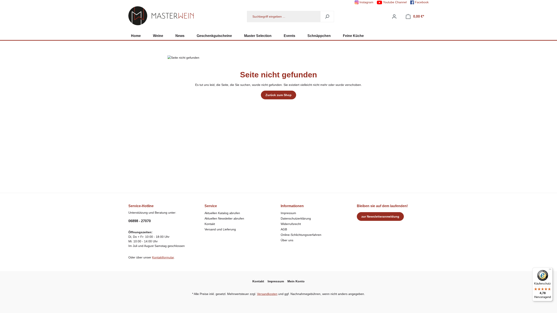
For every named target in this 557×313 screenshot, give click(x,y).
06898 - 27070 (139, 221)
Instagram (366, 2)
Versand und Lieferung (220, 229)
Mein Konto (296, 281)
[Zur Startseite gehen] (161, 15)
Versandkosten (267, 294)
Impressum (288, 213)
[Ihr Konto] (394, 16)
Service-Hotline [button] (141, 206)
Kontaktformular (163, 257)
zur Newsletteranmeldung (380, 216)
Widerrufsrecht (291, 224)
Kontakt (210, 224)
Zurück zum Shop (278, 95)
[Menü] (550, 270)
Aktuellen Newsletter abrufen (224, 218)
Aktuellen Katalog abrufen (222, 213)
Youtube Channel (394, 2)
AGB (284, 229)
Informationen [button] (292, 206)
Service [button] (211, 206)
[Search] (327, 16)
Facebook (421, 2)
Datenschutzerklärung (296, 218)
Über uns (287, 240)
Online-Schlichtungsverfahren (301, 234)
